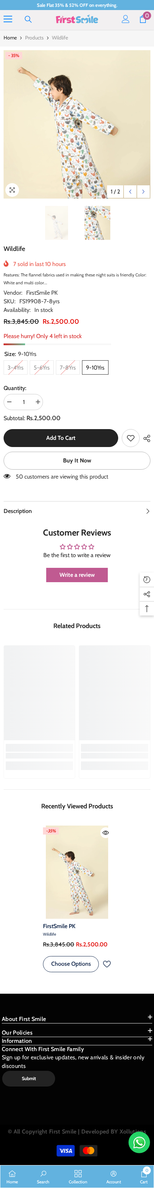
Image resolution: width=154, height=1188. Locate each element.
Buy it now (77, 460)
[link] (131, 438)
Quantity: (15, 388)
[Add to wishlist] (106, 964)
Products (34, 37)
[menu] (8, 19)
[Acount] (126, 19)
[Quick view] (105, 832)
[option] (77, 124)
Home (10, 37)
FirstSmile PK (42, 292)
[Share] (145, 438)
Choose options (71, 963)
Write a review (77, 574)
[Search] (28, 19)
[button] (130, 191)
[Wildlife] (77, 872)
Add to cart (61, 437)
